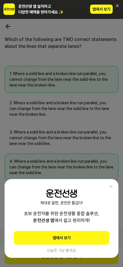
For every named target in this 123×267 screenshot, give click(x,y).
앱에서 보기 (101, 9)
